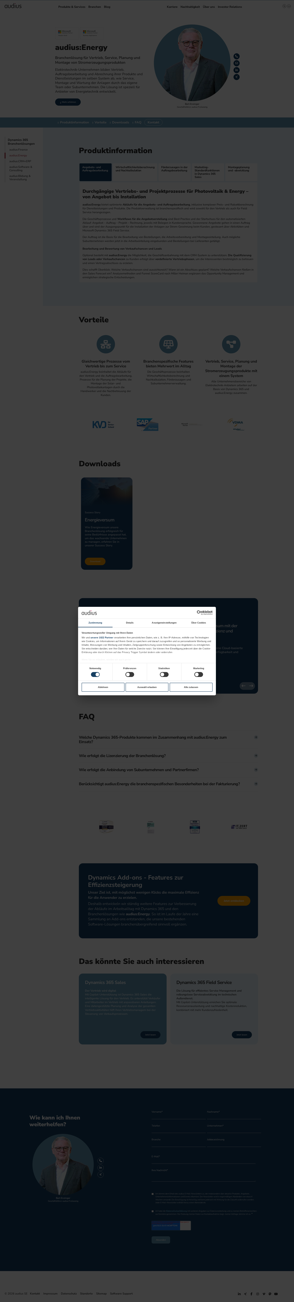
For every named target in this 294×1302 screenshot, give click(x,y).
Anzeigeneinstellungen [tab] (164, 622)
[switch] (129, 674)
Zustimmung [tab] (95, 622)
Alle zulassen (191, 687)
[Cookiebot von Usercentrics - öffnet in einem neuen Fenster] (199, 612)
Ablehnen (103, 687)
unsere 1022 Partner (101, 637)
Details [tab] (130, 622)
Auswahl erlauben (147, 687)
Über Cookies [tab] (198, 622)
